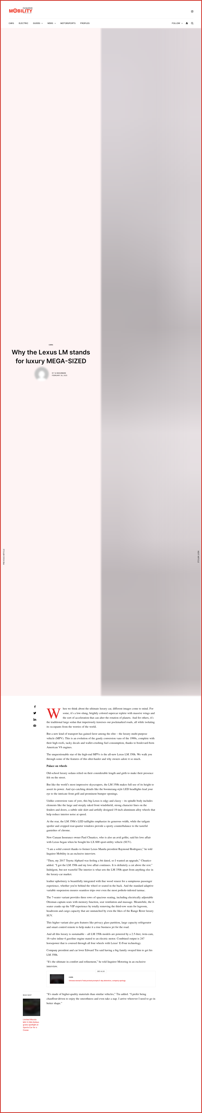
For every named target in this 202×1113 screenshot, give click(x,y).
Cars (51, 344)
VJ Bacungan (60, 373)
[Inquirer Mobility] (21, 10)
